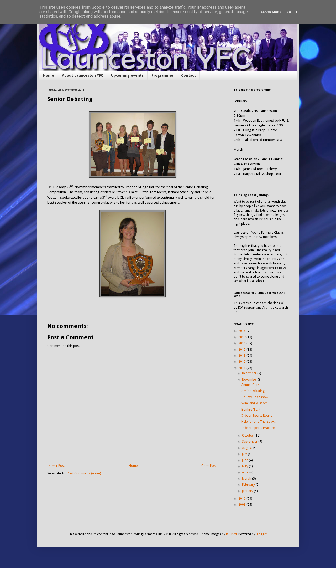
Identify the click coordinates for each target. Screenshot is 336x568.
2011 (242, 368)
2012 (242, 362)
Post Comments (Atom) (84, 473)
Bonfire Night (251, 409)
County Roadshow (255, 397)
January (248, 491)
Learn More (271, 12)
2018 (242, 331)
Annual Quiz (250, 385)
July (245, 454)
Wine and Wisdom (255, 403)
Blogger (261, 534)
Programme (162, 75)
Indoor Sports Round (257, 415)
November (250, 379)
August (247, 448)
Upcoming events (127, 75)
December (249, 373)
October (248, 435)
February (249, 485)
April (245, 472)
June (245, 460)
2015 (242, 349)
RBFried (231, 534)
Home (48, 75)
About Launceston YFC (82, 75)
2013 (242, 355)
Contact (188, 75)
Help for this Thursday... (259, 421)
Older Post (209, 466)
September (250, 441)
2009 (242, 504)
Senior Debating (253, 391)
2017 (242, 337)
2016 (242, 343)
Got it (292, 12)
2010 (242, 498)
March (247, 478)
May (245, 466)
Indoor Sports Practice (258, 428)
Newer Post (57, 466)
